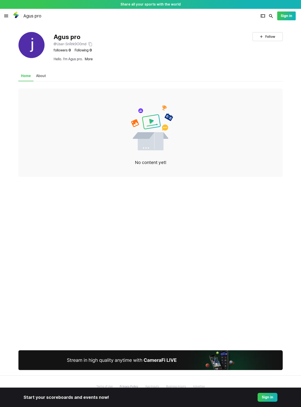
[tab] (25, 76)
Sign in (286, 16)
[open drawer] (6, 16)
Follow (270, 37)
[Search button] (271, 15)
